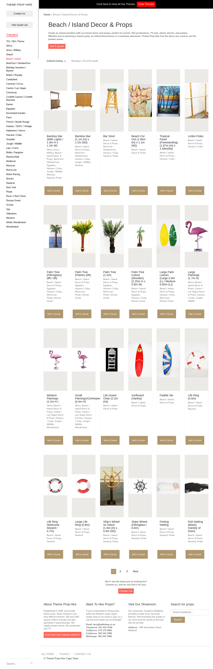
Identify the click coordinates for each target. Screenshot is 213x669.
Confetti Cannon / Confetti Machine (19, 98)
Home (47, 14)
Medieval (10, 161)
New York (11, 187)
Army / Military (13, 50)
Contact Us (19, 13)
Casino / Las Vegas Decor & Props (196, 291)
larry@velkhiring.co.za (104, 624)
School (9, 204)
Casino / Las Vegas (16, 88)
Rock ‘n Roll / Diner (16, 196)
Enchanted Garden (15, 113)
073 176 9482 (105, 630)
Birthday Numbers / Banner (16, 69)
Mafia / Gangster (14, 152)
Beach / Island (13, 58)
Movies (10, 178)
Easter (9, 104)
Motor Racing (13, 174)
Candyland (11, 79)
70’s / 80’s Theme (15, 41)
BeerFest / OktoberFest (18, 63)
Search (178, 619)
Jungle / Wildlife (14, 143)
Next (135, 571)
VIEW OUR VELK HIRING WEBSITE (62, 635)
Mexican (10, 165)
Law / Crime (12, 148)
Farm (9, 117)
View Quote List (20, 25)
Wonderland (12, 226)
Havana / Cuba (14, 135)
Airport (9, 54)
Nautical (10, 183)
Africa (9, 45)
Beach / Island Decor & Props (54, 155)
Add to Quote (53, 190)
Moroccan (11, 169)
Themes (12, 35)
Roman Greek (13, 200)
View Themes (146, 4)
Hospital (10, 139)
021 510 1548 (105, 627)
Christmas (11, 92)
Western (10, 218)
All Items (47, 654)
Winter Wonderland (16, 222)
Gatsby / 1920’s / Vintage (19, 126)
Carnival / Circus (14, 83)
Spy (8, 209)
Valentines (11, 213)
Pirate (9, 191)
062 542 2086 (105, 633)
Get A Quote (57, 46)
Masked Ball (12, 156)
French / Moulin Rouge (17, 121)
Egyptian (10, 108)
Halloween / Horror (15, 130)
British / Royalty (14, 75)
